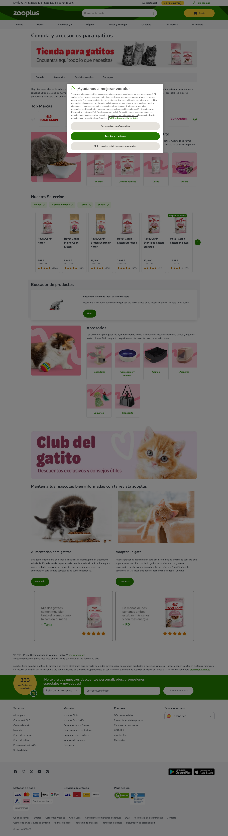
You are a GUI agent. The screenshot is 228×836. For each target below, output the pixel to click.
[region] (115, 118)
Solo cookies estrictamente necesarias (115, 146)
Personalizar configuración (115, 126)
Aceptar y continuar (115, 136)
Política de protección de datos (123, 118)
